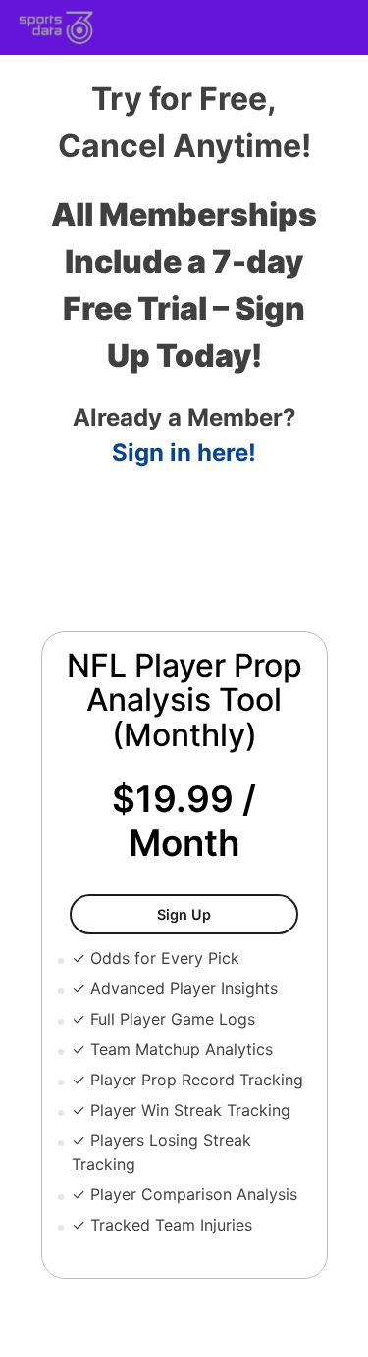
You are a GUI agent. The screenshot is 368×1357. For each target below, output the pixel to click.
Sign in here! (184, 452)
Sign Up (227, 914)
